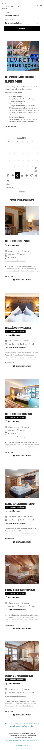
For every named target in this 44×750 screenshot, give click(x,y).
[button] (36, 138)
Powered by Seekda (22, 745)
